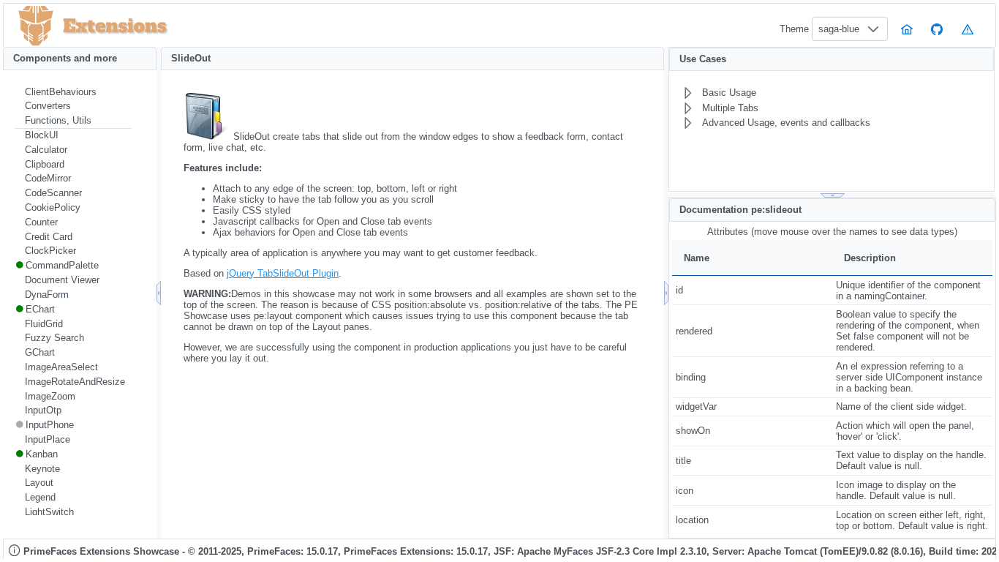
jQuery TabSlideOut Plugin (283, 273)
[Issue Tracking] (967, 29)
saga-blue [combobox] (838, 28)
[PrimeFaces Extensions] (36, 26)
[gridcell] (752, 290)
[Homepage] (907, 29)
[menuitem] (73, 92)
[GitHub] (937, 29)
